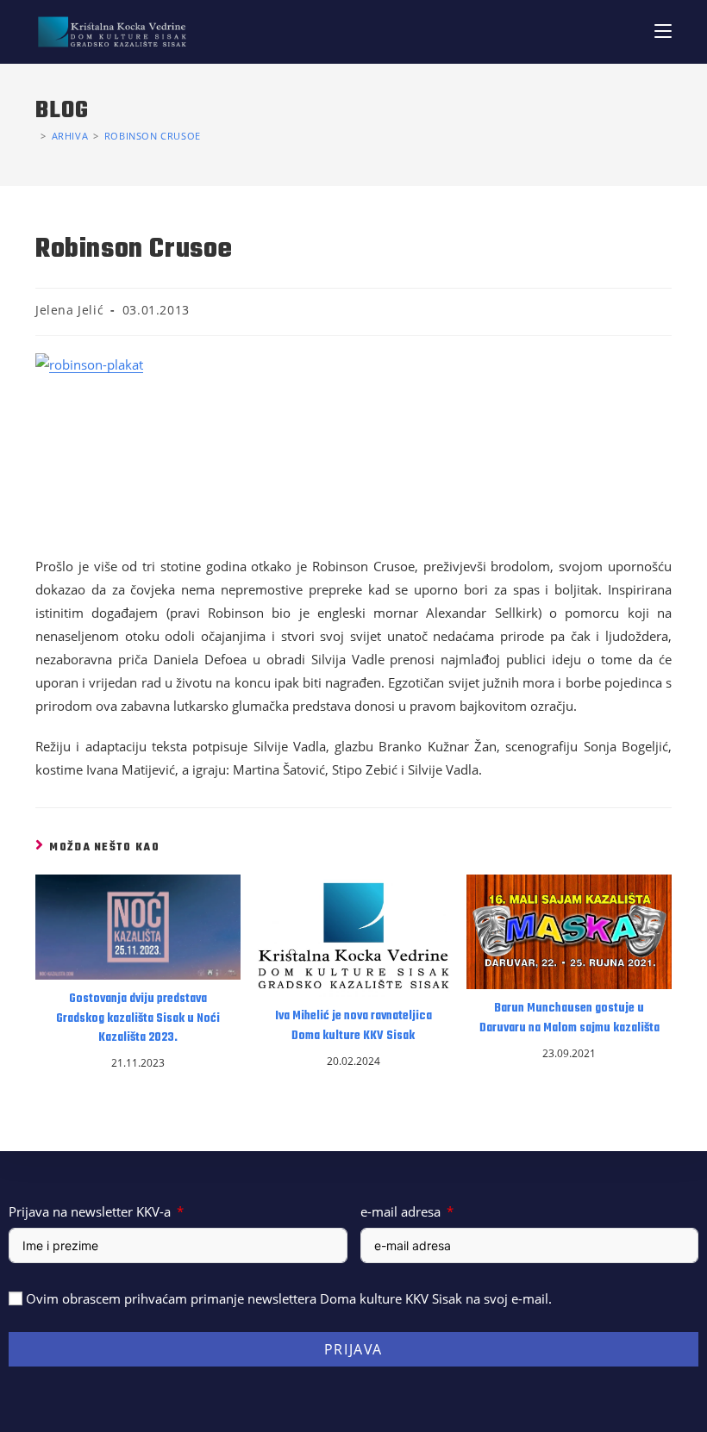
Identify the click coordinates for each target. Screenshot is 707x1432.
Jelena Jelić (69, 310)
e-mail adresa (400, 1211)
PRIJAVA (353, 1349)
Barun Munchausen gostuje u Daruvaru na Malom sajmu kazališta (569, 1018)
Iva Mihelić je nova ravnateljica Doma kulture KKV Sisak (353, 1026)
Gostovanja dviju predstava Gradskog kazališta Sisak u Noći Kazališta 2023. (138, 1019)
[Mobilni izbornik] (663, 31)
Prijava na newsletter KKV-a (90, 1211)
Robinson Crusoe (152, 135)
